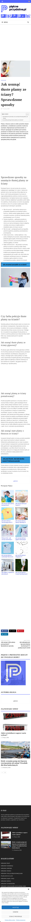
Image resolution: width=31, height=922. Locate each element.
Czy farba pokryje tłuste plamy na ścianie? (13, 120)
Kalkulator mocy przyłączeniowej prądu (12, 873)
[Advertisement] (15, 42)
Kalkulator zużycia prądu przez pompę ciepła (13, 886)
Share (5, 630)
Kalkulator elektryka (6, 868)
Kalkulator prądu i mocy (7, 878)
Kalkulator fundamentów (8, 883)
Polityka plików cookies (10, 920)
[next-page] (5, 772)
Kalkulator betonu (6, 881)
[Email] (29, 1)
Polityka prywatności (20, 920)
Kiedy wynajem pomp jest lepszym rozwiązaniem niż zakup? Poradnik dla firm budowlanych (14, 763)
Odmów (15, 912)
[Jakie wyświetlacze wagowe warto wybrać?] (6, 832)
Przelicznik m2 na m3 (7, 876)
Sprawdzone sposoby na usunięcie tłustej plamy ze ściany (15, 117)
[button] (28, 889)
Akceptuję (15, 907)
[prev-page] (2, 772)
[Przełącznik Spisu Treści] (26, 114)
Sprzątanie (3, 80)
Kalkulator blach (5, 863)
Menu (5, 22)
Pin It (21, 630)
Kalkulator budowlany (7, 866)
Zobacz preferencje (15, 916)
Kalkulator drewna (6, 871)
